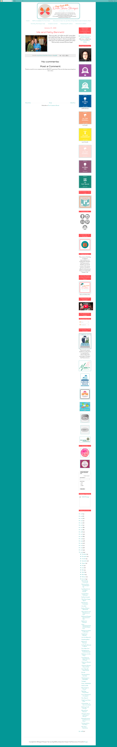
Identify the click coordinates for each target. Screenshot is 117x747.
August (84, 563)
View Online (83, 40)
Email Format (82, 481)
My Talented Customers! (85, 603)
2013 (81, 543)
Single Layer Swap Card (86, 700)
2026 (81, 514)
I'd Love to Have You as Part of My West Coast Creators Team (72, 20)
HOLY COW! (85, 686)
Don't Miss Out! (85, 648)
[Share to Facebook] (66, 55)
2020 (81, 527)
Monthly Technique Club (38, 23)
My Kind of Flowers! (84, 621)
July (83, 565)
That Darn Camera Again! (86, 600)
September (84, 561)
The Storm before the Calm (86, 675)
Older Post (72, 103)
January (84, 579)
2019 (81, 530)
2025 (81, 516)
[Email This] (62, 55)
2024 (81, 518)
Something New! (86, 639)
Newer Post (28, 103)
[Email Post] (60, 55)
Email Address (82, 477)
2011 (81, 548)
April (83, 572)
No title (83, 672)
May (83, 570)
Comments (83, 325)
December (84, 554)
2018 (81, 532)
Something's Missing (84, 634)
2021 (81, 525)
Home (28, 20)
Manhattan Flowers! (84, 642)
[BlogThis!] (64, 55)
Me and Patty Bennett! (85, 711)
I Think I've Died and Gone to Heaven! (86, 715)
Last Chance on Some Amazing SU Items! (86, 659)
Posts (82, 322)
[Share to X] (65, 55)
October (84, 559)
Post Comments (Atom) (53, 105)
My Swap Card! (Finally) (85, 707)
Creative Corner (53, 23)
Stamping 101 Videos (66, 23)
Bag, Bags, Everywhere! (85, 691)
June (83, 568)
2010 (81, 550)
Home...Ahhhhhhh (86, 683)
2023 (81, 521)
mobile (82, 485)
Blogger (86, 742)
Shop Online (86, 41)
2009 (81, 552)
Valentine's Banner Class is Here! (86, 666)
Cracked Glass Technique (85, 594)
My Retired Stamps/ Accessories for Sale (86, 618)
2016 (81, 536)
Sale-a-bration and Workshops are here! (86, 613)
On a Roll (84, 606)
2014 (81, 541)
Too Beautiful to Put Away (85, 724)
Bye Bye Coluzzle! (86, 597)
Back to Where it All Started (85, 609)
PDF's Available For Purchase (41, 20)
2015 (81, 539)
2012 (81, 545)
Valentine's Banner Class (86, 662)
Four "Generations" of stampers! (86, 695)
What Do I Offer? (80, 23)
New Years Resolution (85, 727)
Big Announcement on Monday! (86, 631)
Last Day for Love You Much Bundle (86, 590)
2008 (81, 731)
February (84, 577)
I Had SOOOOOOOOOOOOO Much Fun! (86, 626)
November (84, 556)
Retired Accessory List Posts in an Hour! (86, 720)
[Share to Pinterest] (67, 55)
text (81, 484)
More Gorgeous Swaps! (85, 688)
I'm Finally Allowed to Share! (86, 645)
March (83, 574)
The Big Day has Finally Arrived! (86, 651)
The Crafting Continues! (85, 581)
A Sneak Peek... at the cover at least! (86, 704)
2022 (81, 523)
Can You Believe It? (86, 637)
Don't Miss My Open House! (85, 669)
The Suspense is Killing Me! (85, 678)
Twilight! (84, 681)
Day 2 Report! (85, 698)
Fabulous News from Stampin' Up (85, 586)
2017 (81, 534)
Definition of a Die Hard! (86, 654)
